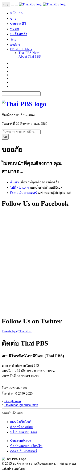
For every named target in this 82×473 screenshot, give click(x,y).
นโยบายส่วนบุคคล (23, 432)
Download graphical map (21, 405)
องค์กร (15, 44)
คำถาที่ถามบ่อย (21, 427)
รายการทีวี (18, 23)
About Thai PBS (30, 56)
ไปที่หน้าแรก (19, 187)
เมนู (5, 4)
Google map (12, 401)
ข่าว (13, 18)
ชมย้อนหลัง (18, 34)
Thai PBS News (29, 52)
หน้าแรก (16, 13)
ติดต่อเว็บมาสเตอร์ (23, 192)
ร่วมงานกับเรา (20, 441)
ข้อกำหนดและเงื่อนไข (26, 446)
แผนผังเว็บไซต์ (20, 422)
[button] (21, 49)
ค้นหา (14, 182)
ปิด (5, 136)
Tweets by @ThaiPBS (17, 331)
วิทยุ (13, 39)
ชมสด (14, 29)
